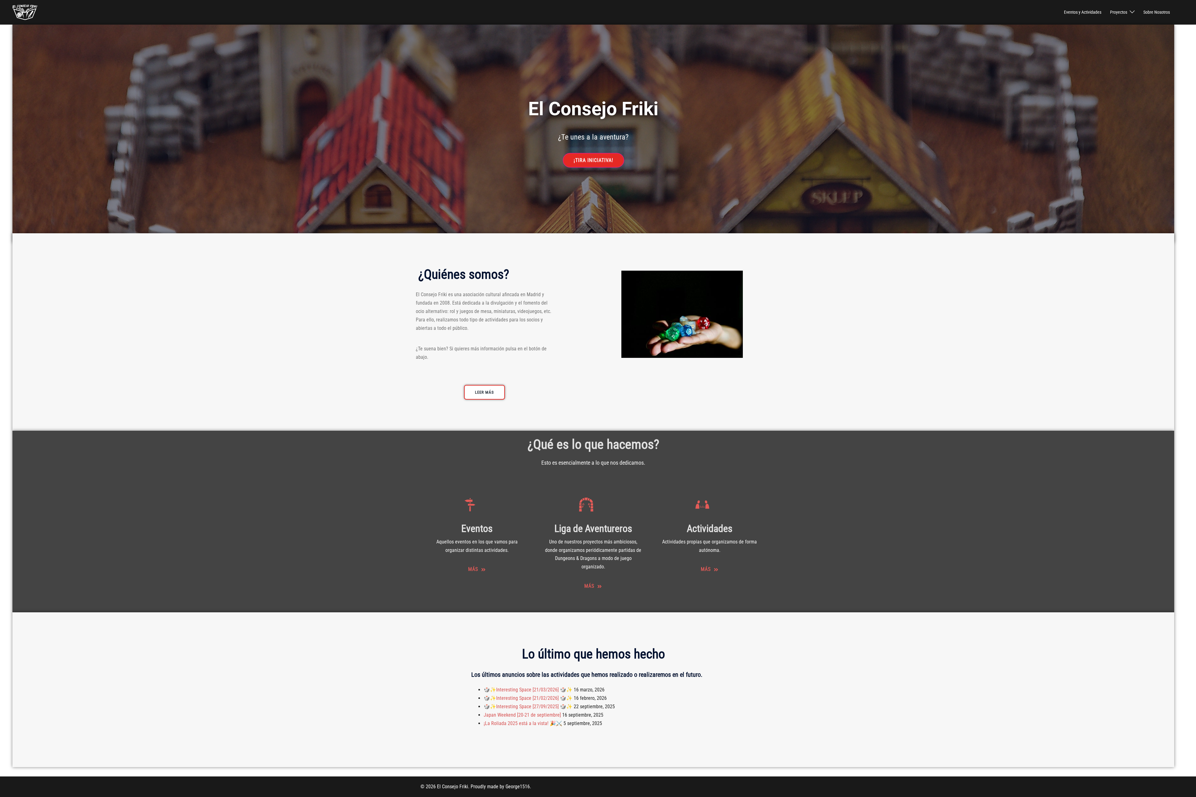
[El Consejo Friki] (24, 12)
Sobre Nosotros (1156, 12)
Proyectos (1118, 12)
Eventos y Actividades (1082, 12)
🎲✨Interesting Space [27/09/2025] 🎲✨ (528, 706)
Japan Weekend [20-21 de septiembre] (522, 715)
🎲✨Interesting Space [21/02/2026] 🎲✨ (528, 698)
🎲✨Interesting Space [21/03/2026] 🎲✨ (528, 690)
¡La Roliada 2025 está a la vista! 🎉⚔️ (523, 723)
